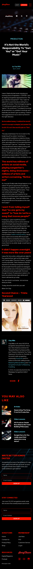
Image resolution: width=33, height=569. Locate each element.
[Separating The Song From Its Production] (6, 410)
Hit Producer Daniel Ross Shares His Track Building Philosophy (22, 425)
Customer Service (24, 543)
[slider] (27, 300)
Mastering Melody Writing (16, 363)
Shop (3, 546)
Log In (20, 546)
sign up (16, 483)
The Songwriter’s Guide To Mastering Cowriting (19, 365)
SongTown (19, 358)
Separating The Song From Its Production (22, 411)
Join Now (21, 536)
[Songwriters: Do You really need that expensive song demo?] (6, 435)
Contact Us (5, 539)
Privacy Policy (6, 543)
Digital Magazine (7, 556)
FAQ (19, 539)
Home (4, 536)
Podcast (4, 559)
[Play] (4, 300)
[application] (16, 300)
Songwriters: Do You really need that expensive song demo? (21, 438)
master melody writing (18, 234)
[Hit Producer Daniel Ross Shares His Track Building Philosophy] (6, 423)
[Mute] (24, 300)
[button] (30, 5)
